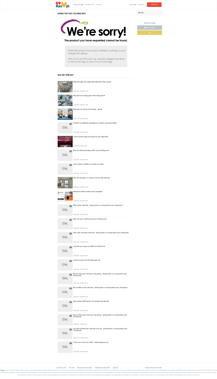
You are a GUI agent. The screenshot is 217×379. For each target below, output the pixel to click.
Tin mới (98, 4)
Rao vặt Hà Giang (25, 372)
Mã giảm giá (77, 4)
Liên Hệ (115, 368)
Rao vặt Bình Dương (180, 370)
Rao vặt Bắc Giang (146, 370)
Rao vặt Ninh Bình (63, 374)
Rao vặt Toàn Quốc (62, 370)
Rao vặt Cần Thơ (104, 370)
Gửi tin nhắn (150, 27)
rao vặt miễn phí (12, 370)
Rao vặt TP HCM (87, 370)
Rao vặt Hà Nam (33, 372)
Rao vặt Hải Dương (57, 372)
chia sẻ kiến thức (54, 370)
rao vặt (6, 370)
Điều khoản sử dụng (84, 368)
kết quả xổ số (47, 370)
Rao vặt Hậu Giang (108, 372)
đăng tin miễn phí (20, 370)
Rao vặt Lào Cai (29, 374)
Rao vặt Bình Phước (190, 370)
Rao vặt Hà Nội (70, 370)
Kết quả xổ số (90, 4)
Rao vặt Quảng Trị (135, 374)
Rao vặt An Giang (112, 370)
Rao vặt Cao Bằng (9, 372)
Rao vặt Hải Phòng (95, 370)
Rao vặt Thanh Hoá (187, 374)
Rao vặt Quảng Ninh (126, 374)
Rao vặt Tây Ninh (160, 374)
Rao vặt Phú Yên (89, 374)
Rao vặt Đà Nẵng (79, 370)
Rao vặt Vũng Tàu (130, 370)
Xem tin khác (151, 23)
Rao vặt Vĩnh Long (121, 370)
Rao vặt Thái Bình (169, 374)
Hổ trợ (71, 368)
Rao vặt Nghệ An (54, 374)
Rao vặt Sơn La (152, 374)
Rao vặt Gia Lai (17, 372)
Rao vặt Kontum (152, 372)
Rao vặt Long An (37, 374)
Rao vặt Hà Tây (41, 372)
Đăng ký (140, 4)
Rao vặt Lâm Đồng (168, 372)
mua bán (26, 370)
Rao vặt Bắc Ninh (163, 370)
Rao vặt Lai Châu (160, 372)
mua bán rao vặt (40, 370)
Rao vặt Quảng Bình (97, 374)
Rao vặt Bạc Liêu (155, 370)
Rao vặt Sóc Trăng (144, 374)
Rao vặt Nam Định (46, 374)
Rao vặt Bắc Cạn (138, 370)
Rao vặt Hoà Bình (117, 372)
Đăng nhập (133, 4)
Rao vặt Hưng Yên (125, 372)
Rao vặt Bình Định (208, 370)
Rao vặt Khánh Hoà (134, 372)
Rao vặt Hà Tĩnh (49, 372)
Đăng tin (154, 4)
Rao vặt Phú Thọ (81, 374)
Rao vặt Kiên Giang (143, 372)
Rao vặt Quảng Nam (107, 374)
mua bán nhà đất (32, 370)
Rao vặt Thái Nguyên (178, 374)
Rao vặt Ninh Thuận (71, 374)
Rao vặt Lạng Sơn (22, 374)
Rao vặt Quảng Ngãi (116, 374)
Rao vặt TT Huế (195, 374)
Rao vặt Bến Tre (172, 370)
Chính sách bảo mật (102, 368)
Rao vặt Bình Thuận (199, 370)
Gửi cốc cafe (61, 368)
